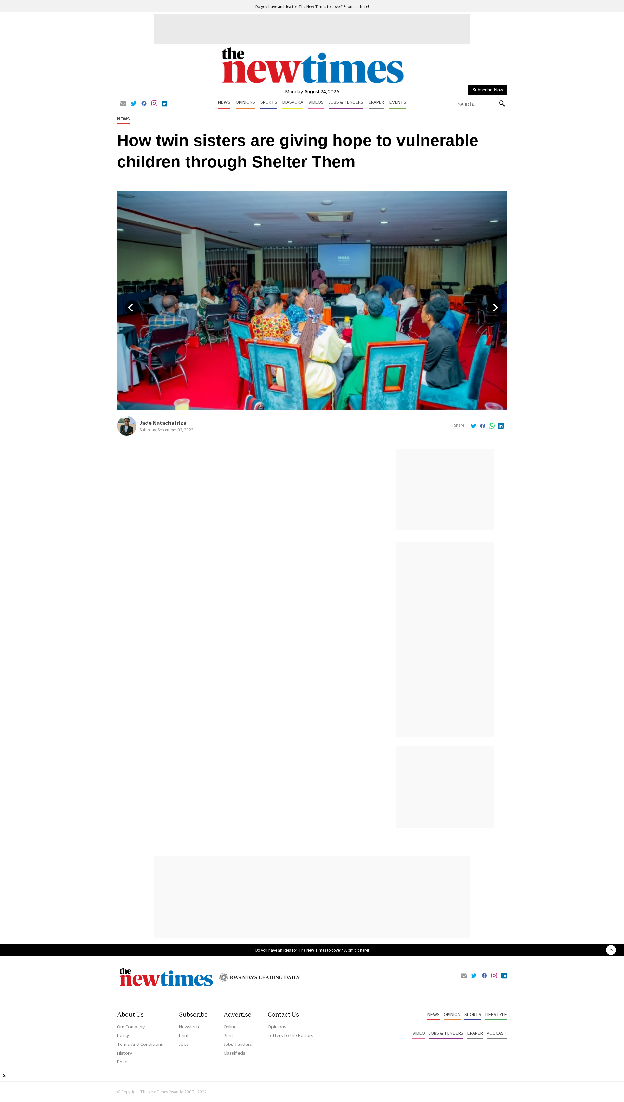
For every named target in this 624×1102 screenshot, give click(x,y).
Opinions (245, 102)
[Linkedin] (164, 104)
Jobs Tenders (238, 1044)
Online (230, 1026)
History (124, 1053)
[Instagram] (154, 104)
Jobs (184, 1044)
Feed (122, 1061)
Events (397, 102)
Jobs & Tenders (346, 102)
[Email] (123, 104)
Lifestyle (496, 1014)
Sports (268, 102)
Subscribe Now (487, 89)
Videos (316, 102)
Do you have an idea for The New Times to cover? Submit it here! (312, 7)
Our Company (131, 1026)
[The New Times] (312, 83)
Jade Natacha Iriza (163, 423)
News (224, 102)
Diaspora (292, 102)
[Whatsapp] (492, 426)
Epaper (376, 102)
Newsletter (190, 1026)
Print (184, 1035)
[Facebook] (144, 104)
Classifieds (234, 1053)
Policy (123, 1035)
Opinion (452, 1014)
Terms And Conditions (140, 1044)
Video (418, 1033)
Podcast (497, 1033)
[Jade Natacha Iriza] (126, 434)
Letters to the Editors (290, 1035)
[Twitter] (133, 104)
